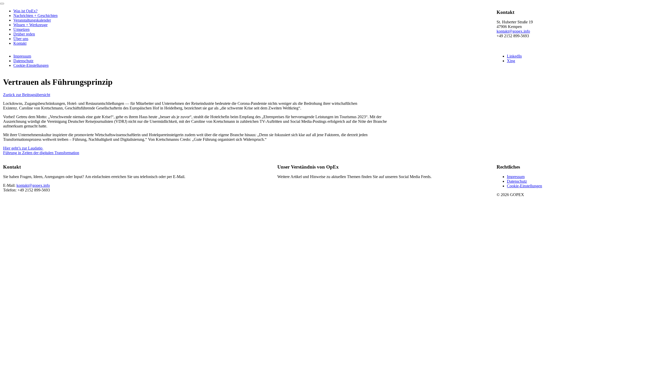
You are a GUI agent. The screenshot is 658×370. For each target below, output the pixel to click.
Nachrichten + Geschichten (35, 15)
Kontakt (19, 43)
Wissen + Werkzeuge (30, 25)
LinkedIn (514, 56)
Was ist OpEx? (25, 11)
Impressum (22, 56)
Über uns (20, 38)
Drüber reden (24, 34)
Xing (511, 61)
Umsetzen (21, 29)
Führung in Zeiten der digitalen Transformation (41, 153)
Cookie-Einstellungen (31, 65)
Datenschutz (23, 61)
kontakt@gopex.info (513, 31)
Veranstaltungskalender (32, 20)
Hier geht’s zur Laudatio (23, 148)
